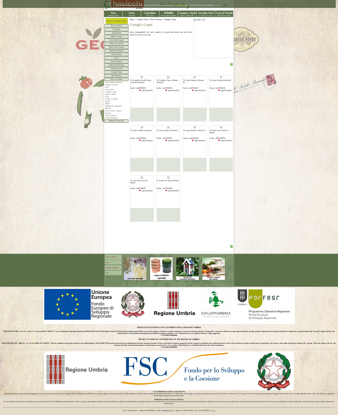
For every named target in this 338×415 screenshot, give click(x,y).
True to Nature (116, 79)
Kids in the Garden (116, 47)
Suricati (108, 113)
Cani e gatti (109, 89)
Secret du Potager (116, 40)
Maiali (107, 104)
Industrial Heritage (116, 65)
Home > (133, 19)
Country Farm (116, 69)
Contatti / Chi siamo (112, 267)
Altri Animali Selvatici (113, 82)
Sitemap (213, 410)
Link (107, 273)
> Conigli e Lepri (169, 19)
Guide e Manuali (111, 257)
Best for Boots (116, 26)
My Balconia (116, 76)
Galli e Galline (110, 94)
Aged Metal (116, 33)
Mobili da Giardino (116, 121)
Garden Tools (116, 72)
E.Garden (116, 29)
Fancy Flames (116, 61)
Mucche (108, 108)
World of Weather (116, 51)
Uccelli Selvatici (111, 118)
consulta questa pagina (181, 5)
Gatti (107, 97)
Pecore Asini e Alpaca (113, 111)
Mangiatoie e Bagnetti (113, 106)
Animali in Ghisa (111, 85)
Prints (116, 58)
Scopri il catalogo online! (117, 21)
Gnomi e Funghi (111, 99)
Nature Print (116, 54)
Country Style (142, 19)
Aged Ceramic (116, 36)
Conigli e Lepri (111, 92)
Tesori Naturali (110, 116)
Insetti (107, 101)
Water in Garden (116, 44)
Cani (107, 87)
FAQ (107, 262)
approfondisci (147, 90)
